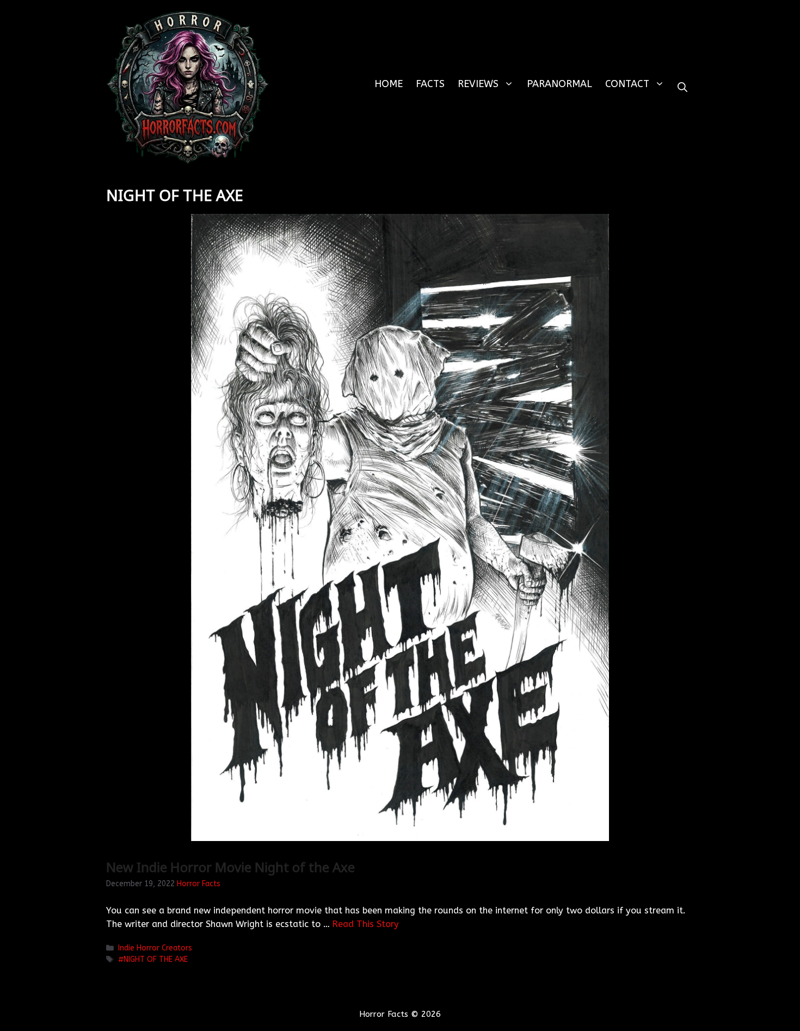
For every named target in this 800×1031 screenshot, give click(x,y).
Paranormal (559, 84)
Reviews (478, 84)
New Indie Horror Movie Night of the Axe (230, 867)
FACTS (430, 84)
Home (388, 84)
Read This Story (366, 924)
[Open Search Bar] (682, 87)
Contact (627, 84)
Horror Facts (198, 883)
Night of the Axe (156, 959)
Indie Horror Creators (155, 948)
